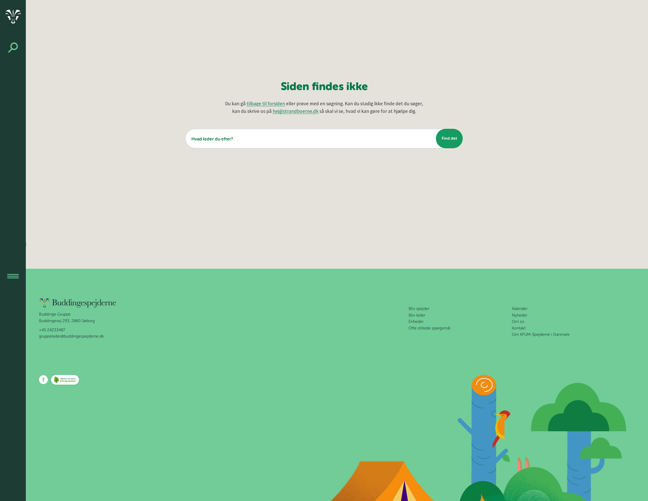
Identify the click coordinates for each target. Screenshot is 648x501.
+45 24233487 (52, 330)
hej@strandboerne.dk (295, 111)
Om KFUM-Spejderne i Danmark (541, 335)
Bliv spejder (419, 309)
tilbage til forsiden (266, 103)
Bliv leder (417, 316)
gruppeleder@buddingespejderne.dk (71, 337)
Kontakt (518, 328)
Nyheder (519, 316)
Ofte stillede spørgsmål (429, 328)
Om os (518, 322)
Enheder (416, 322)
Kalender (520, 309)
